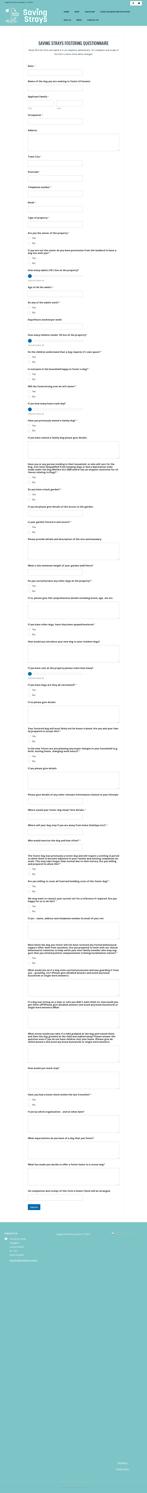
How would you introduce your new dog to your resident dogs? (64, 641)
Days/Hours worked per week (45, 319)
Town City (34, 156)
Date (31, 66)
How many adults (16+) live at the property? (53, 270)
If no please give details (42, 702)
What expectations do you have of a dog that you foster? (61, 1138)
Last (59, 108)
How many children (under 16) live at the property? (57, 335)
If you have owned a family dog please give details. (57, 437)
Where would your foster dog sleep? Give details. (57, 810)
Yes (34, 238)
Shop (77, 12)
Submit (34, 1207)
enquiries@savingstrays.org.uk (23, 1260)
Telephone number (40, 187)
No (33, 243)
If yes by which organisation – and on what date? (56, 1111)
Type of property (38, 217)
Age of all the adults (40, 287)
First (30, 108)
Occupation (35, 115)
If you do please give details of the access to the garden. (60, 506)
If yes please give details (42, 768)
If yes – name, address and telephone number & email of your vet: (66, 918)
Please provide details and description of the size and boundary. (65, 539)
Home (66, 12)
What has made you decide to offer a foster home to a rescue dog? (66, 1164)
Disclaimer (122, 1463)
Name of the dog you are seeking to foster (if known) (59, 81)
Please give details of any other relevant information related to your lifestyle (73, 794)
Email (32, 202)
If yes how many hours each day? (47, 403)
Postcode (34, 172)
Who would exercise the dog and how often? (54, 840)
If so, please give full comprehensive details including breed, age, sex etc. (70, 598)
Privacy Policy (122, 1469)
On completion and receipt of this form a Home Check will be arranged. (69, 1191)
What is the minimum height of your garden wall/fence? (60, 565)
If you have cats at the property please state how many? (60, 668)
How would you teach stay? (43, 1068)
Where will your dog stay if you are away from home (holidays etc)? (68, 825)
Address (32, 130)
